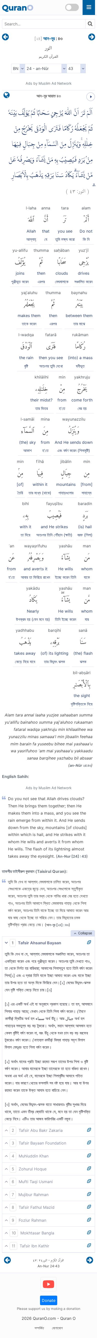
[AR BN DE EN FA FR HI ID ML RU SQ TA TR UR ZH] (18, 68)
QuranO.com (44, 1318)
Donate (48, 1300)
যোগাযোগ (57, 1328)
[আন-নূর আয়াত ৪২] (5, 37)
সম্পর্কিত (39, 1328)
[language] (6, 96)
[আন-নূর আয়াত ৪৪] (91, 37)
